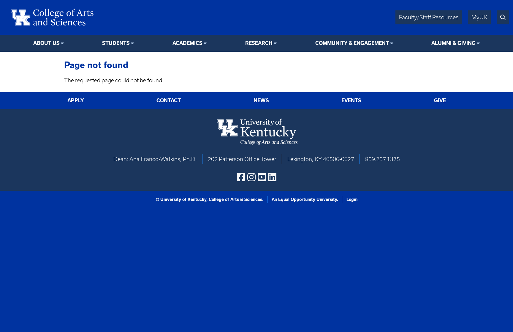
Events (351, 100)
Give (440, 100)
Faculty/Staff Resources (428, 17)
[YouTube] (262, 177)
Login (351, 199)
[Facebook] (241, 177)
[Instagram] (251, 177)
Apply (75, 100)
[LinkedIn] (272, 177)
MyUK (479, 17)
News (261, 100)
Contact (168, 100)
